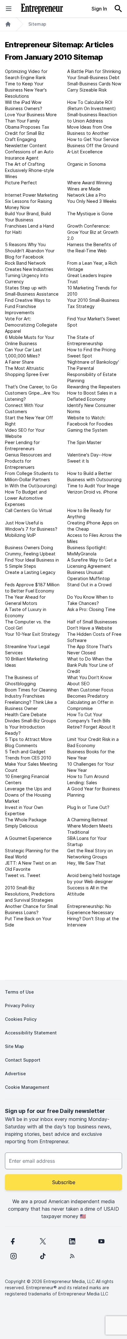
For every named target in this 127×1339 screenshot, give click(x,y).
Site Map (14, 1046)
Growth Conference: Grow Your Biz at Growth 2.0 (92, 232)
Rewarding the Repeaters (94, 386)
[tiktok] (42, 1256)
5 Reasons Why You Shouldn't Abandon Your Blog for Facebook (30, 250)
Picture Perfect (21, 182)
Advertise (15, 1073)
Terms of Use (19, 992)
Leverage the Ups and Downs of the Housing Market (28, 795)
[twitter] (42, 1241)
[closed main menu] (8, 8)
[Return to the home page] (42, 9)
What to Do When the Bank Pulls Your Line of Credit (90, 665)
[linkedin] (72, 1241)
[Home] (8, 24)
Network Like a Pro (86, 195)
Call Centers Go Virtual (28, 510)
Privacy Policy (20, 1005)
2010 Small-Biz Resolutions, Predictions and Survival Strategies (30, 894)
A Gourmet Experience (28, 838)
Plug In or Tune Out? (88, 807)
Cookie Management (27, 1087)
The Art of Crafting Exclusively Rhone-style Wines (29, 170)
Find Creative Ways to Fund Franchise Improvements (28, 306)
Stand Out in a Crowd (89, 584)
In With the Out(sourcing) (31, 485)
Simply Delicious (21, 825)
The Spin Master (84, 442)
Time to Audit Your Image (93, 485)
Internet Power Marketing (31, 195)
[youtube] (101, 1241)
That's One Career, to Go (31, 386)
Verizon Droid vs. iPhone (92, 491)
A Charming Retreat (87, 819)
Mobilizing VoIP (20, 535)
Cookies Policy (21, 1019)
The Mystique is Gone (90, 213)
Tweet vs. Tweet (22, 875)
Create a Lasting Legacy (30, 572)
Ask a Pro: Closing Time (91, 609)
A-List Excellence (85, 151)
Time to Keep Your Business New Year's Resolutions (26, 90)
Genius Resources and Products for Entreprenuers (28, 461)
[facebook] (12, 1241)
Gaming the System (87, 430)
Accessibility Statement (31, 1032)
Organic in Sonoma (86, 164)
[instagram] (13, 1256)
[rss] (72, 1256)
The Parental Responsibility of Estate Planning (92, 374)
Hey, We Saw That (86, 863)
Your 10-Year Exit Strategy (32, 634)
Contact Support (22, 1060)
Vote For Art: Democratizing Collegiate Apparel (31, 325)
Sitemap (37, 24)
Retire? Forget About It (91, 726)
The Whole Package (26, 819)
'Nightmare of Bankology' (93, 362)
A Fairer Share (19, 362)
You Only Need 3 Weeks (92, 201)
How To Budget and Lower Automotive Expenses (26, 498)
